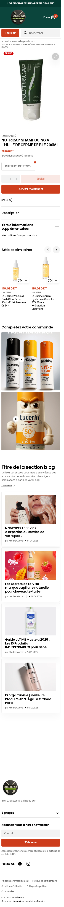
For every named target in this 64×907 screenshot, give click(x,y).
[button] (6, 17)
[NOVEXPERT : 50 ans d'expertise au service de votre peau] (31, 519)
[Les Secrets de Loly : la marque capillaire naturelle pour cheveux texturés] (31, 574)
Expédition (6, 155)
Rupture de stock (18, 166)
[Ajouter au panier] (26, 280)
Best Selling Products (22, 41)
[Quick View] (20, 280)
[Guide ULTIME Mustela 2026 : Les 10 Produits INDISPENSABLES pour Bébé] (31, 630)
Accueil (5, 41)
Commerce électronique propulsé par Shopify (22, 901)
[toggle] (57, 213)
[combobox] (44, 33)
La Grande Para (16, 897)
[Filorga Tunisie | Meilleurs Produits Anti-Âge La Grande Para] (31, 686)
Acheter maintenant (30, 189)
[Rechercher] (24, 33)
